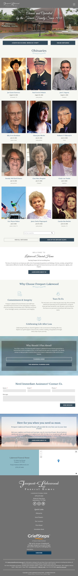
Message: (5, 394)
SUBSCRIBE (39, 553)
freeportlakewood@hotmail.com (19, 465)
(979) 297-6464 (19, 467)
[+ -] (58, 462)
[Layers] (76, 452)
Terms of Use (39, 574)
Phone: (54, 388)
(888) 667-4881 (42, 567)
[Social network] (43, 504)
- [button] (41, 454)
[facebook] (34, 504)
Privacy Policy (31, 574)
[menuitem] (39, 513)
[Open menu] (74, 4)
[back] (3, 23)
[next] (75, 23)
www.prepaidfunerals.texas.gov (16, 562)
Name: (5, 388)
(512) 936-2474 (33, 567)
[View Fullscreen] (41, 457)
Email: (29, 388)
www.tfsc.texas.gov (61, 567)
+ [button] (41, 452)
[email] (39, 504)
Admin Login (47, 574)
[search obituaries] (52, 233)
